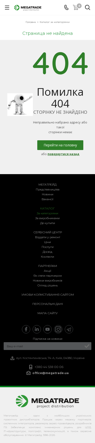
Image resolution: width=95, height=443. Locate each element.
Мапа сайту (48, 313)
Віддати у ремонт (47, 237)
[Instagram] (58, 329)
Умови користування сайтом (47, 294)
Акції (47, 271)
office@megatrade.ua (50, 373)
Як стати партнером (47, 275)
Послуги (48, 247)
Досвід (47, 252)
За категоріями (47, 213)
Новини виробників (47, 280)
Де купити (47, 223)
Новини (47, 194)
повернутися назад (63, 154)
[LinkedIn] (37, 329)
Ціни (47, 242)
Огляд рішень (47, 285)
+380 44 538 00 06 (49, 367)
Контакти (47, 256)
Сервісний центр (47, 232)
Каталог (47, 208)
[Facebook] (26, 329)
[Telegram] (69, 329)
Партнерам (47, 266)
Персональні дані (47, 304)
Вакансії (47, 199)
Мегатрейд (47, 184)
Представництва (47, 189)
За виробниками (47, 218)
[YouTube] (47, 329)
